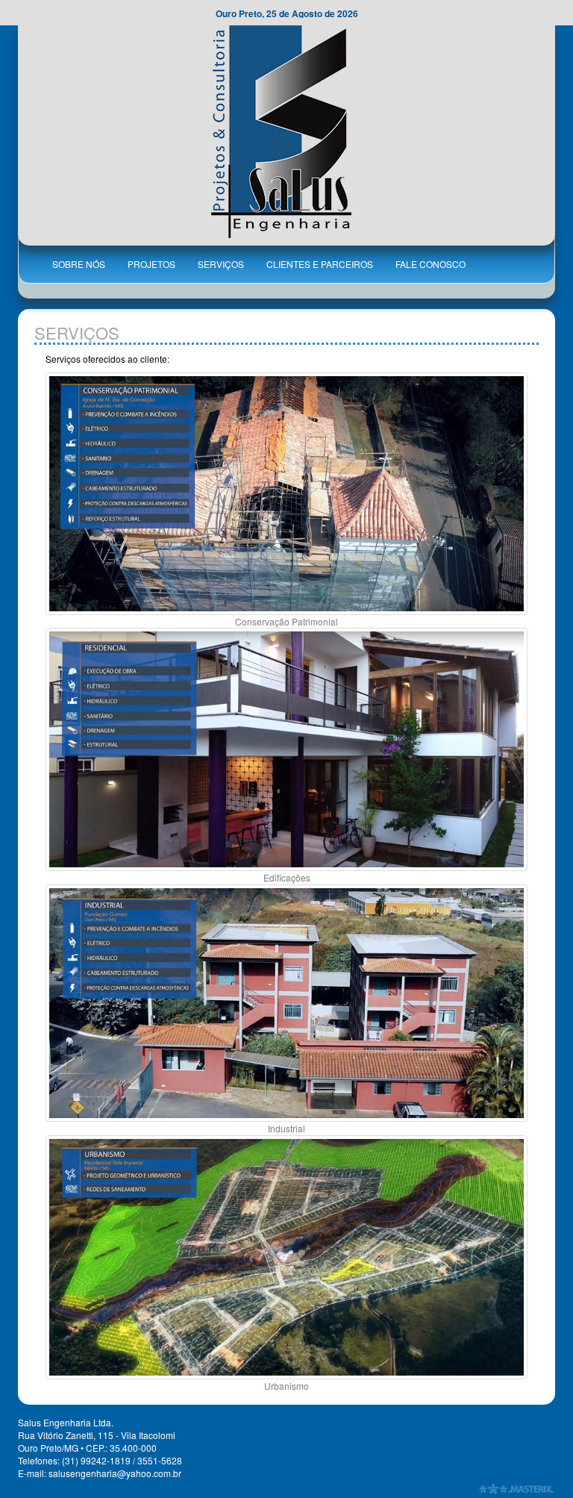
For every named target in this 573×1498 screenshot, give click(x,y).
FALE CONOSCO (430, 264)
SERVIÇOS (221, 264)
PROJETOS (151, 264)
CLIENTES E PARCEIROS (319, 264)
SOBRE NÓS (78, 264)
